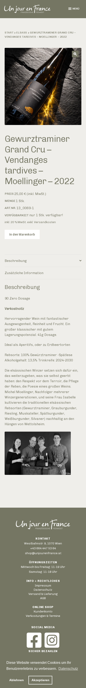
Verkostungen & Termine (43, 616)
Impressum (43, 585)
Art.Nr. (10, 208)
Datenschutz (43, 589)
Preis (9, 193)
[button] (75, 54)
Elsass (21, 32)
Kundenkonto (43, 611)
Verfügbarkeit (17, 215)
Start (9, 32)
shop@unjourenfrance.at (43, 553)
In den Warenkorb (22, 234)
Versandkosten (45, 222)
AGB (43, 598)
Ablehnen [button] (16, 680)
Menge (10, 201)
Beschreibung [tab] (16, 261)
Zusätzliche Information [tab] (24, 273)
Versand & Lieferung (43, 594)
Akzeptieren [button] (40, 680)
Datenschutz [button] (68, 668)
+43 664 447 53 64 (43, 548)
